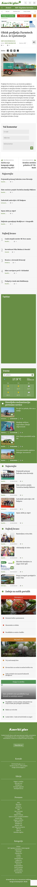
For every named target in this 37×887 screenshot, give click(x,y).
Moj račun (18, 804)
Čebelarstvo (18, 853)
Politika (18, 855)
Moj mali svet (18, 783)
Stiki (18, 810)
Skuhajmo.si (18, 785)
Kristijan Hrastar (10, 43)
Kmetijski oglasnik (18, 787)
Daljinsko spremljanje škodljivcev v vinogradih (17, 221)
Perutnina (27, 11)
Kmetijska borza (18, 789)
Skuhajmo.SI (18, 824)
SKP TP (18, 829)
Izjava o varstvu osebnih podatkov (18, 817)
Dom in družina (18, 867)
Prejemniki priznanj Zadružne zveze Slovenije (16, 179)
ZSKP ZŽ (18, 831)
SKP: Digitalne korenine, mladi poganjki (19, 848)
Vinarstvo (16, 11)
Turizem (18, 857)
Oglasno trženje (18, 815)
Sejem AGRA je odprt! (8, 211)
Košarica (18, 806)
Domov (8, 8)
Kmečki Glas (18, 818)
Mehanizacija (18, 862)
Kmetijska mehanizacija (8, 41)
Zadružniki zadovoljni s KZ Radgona (13, 200)
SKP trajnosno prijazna (18, 827)
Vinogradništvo (18, 866)
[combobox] (18, 374)
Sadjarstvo (18, 860)
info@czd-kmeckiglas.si (18, 768)
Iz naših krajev (18, 869)
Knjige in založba (18, 782)
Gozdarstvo (18, 873)
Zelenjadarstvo (18, 859)
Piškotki (18, 813)
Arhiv (18, 803)
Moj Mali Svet (18, 822)
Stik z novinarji (18, 811)
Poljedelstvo (18, 850)
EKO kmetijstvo (18, 871)
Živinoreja (18, 852)
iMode (25, 882)
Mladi (7, 11)
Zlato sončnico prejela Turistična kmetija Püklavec (18, 190)
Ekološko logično (18, 832)
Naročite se (18, 745)
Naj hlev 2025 (18, 825)
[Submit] (31, 148)
